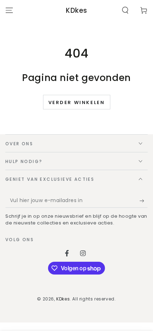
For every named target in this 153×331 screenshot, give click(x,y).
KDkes (63, 299)
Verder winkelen (76, 102)
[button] (125, 10)
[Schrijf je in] (143, 200)
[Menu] (9, 10)
